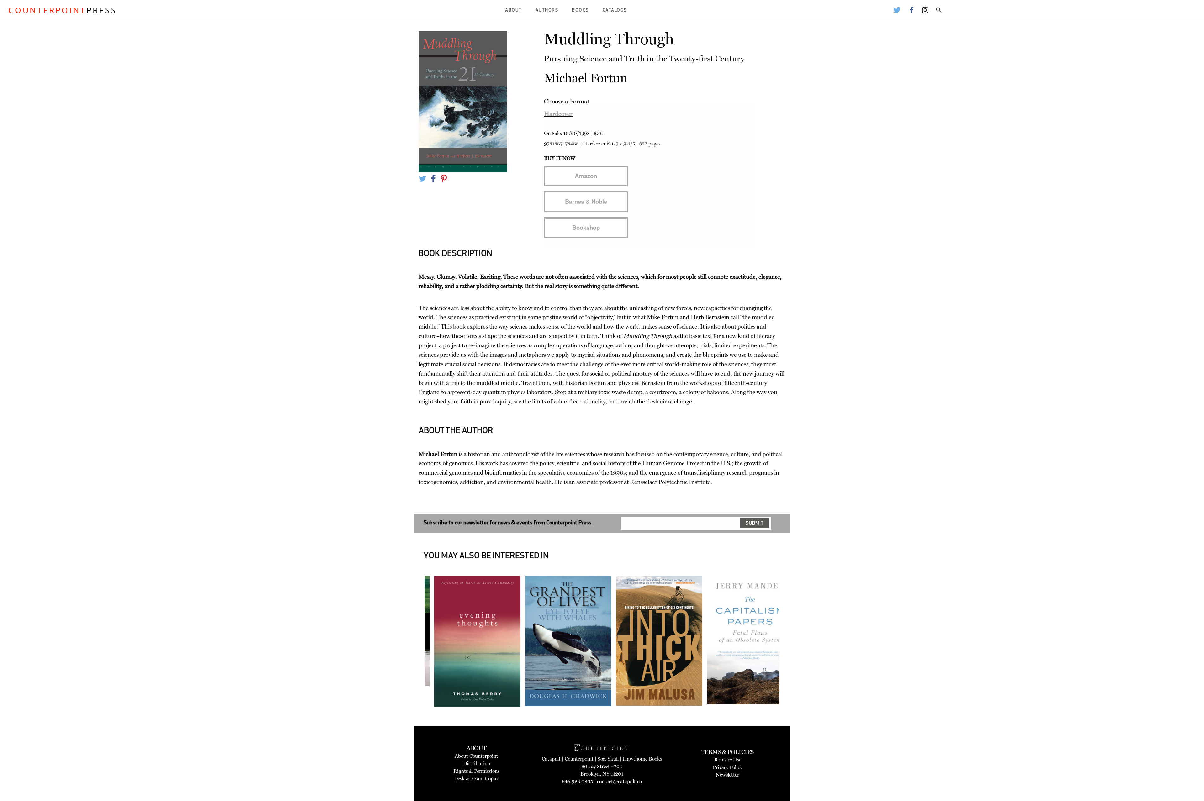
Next (789, 656)
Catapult (551, 759)
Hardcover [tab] (558, 114)
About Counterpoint (476, 756)
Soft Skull (608, 759)
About (513, 10)
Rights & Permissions (476, 771)
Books (580, 10)
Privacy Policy (727, 767)
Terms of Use (727, 760)
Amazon (586, 175)
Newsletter (727, 775)
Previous (415, 656)
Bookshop (586, 227)
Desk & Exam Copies (476, 779)
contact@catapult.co (619, 781)
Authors (547, 10)
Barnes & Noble (586, 201)
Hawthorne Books (642, 759)
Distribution (476, 764)
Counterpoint (579, 759)
